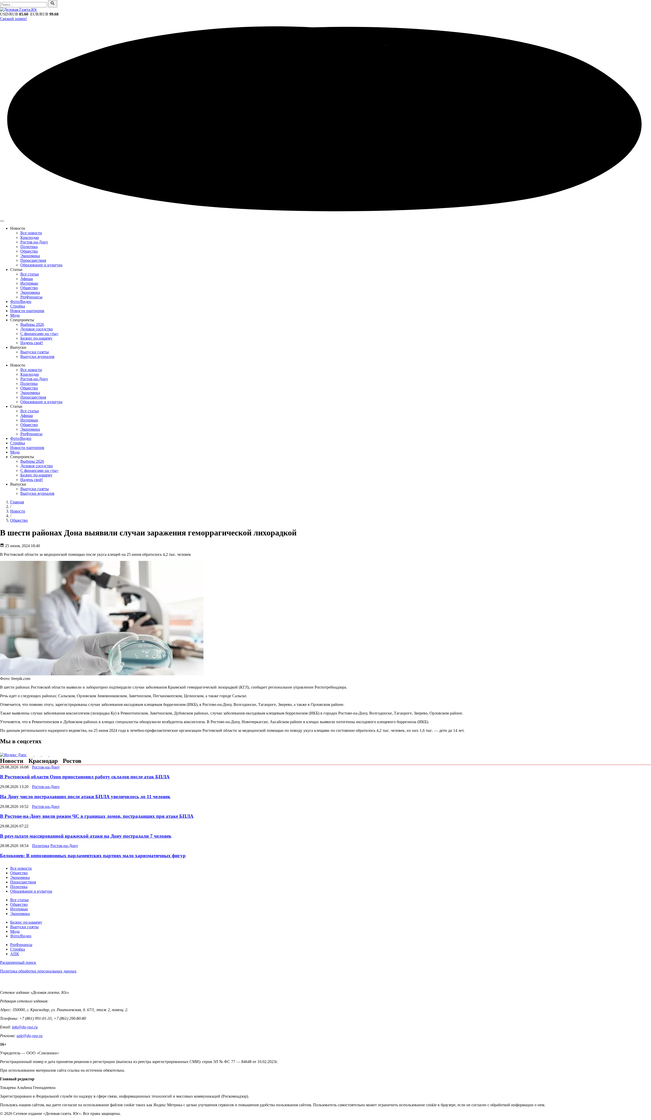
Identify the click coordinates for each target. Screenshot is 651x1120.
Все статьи (29, 274)
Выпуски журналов (37, 356)
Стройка (17, 306)
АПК (14, 954)
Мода (15, 315)
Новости (11, 761)
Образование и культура (41, 265)
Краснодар (29, 237)
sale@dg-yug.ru (29, 1036)
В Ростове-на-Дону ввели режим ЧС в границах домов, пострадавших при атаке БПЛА (97, 816)
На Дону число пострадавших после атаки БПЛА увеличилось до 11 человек (85, 796)
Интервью (29, 283)
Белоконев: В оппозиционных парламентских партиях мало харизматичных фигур (93, 855)
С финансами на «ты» (39, 333)
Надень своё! (31, 343)
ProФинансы (31, 297)
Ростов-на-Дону (34, 242)
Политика (29, 246)
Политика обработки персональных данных (38, 971)
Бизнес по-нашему (36, 338)
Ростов (72, 761)
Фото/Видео (20, 301)
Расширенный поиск (18, 962)
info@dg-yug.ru (25, 1027)
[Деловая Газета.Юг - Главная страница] (18, 9)
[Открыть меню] (2, 221)
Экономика (30, 256)
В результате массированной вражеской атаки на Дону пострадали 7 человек (85, 836)
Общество (29, 251)
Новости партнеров (27, 311)
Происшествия (33, 260)
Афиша (26, 279)
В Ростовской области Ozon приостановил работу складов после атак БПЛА (85, 776)
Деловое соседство (36, 329)
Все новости (31, 233)
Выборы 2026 (32, 324)
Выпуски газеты (34, 352)
